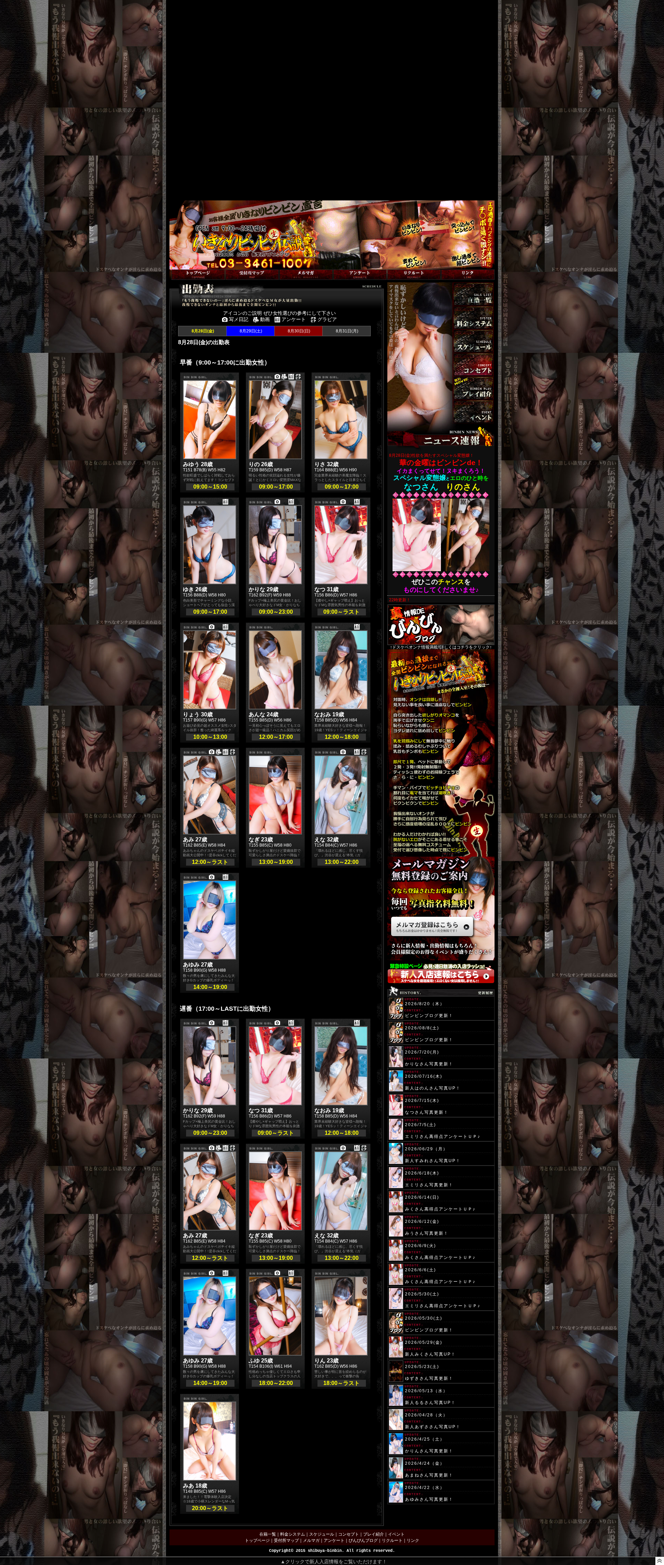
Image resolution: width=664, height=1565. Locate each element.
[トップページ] (198, 275)
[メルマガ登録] (306, 275)
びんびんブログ (363, 1540)
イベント (396, 1534)
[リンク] (468, 275)
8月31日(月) (346, 331)
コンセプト (348, 1534)
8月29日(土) (250, 331)
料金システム (292, 1534)
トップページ (257, 1540)
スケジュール (321, 1534)
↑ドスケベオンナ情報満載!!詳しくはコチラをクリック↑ (441, 647)
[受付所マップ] (252, 275)
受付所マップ (286, 1540)
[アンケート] (360, 275)
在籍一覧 (267, 1534)
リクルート (392, 1540)
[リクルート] (414, 275)
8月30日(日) (298, 331)
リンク (413, 1540)
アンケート (334, 1540)
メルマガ (311, 1540)
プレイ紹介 (373, 1534)
